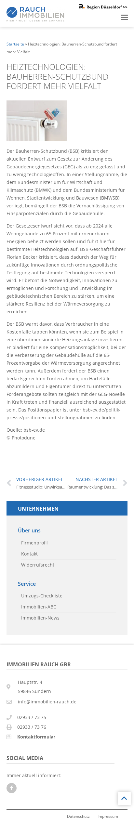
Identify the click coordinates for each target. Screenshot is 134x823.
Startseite (15, 43)
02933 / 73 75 (31, 717)
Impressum (108, 816)
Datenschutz (78, 816)
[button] (124, 17)
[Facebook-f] (12, 788)
